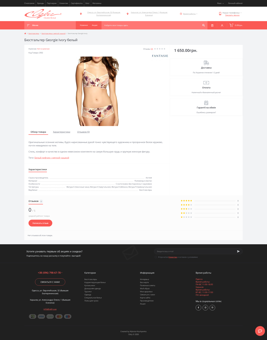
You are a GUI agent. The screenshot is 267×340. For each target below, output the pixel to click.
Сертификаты (77, 3)
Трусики (88, 291)
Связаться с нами (50, 282)
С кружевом (146, 184)
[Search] (203, 25)
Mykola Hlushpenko (138, 331)
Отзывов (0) (83, 131)
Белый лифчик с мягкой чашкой (51, 157)
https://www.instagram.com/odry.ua (205, 307)
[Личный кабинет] (222, 25)
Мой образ (144, 288)
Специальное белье (93, 297)
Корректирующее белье (95, 282)
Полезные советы (147, 285)
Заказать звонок (232, 15)
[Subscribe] (238, 251)
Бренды (40, 3)
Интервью (144, 279)
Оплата (206, 87)
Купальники (89, 285)
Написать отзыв (40, 223)
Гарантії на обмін (206, 107)
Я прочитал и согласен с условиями (178, 257)
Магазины (96, 3)
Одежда (87, 294)
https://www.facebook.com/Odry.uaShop (198, 307)
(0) (152, 49)
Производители (147, 300)
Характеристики (61, 131)
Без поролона (135, 184)
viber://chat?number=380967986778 (212, 307)
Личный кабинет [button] (235, 3)
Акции (142, 303)
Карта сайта (145, 297)
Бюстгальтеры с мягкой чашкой (53, 33)
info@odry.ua (50, 309)
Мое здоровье (146, 291)
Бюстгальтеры (34, 33)
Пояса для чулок (91, 300)
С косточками (122, 184)
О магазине (29, 3)
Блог (88, 3)
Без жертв (144, 282)
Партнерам (52, 3)
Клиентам (64, 3)
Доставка (206, 67)
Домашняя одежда (92, 288)
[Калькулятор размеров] (212, 25)
